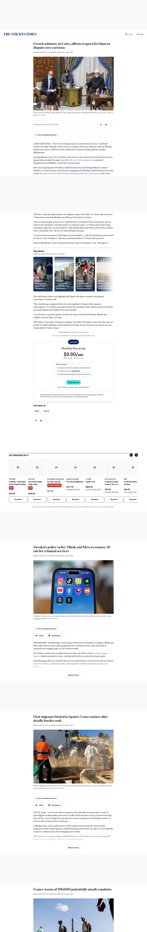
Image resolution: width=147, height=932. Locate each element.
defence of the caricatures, (81, 159)
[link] (19, 34)
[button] (129, 34)
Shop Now (18, 499)
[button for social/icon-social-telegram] (100, 125)
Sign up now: (37, 52)
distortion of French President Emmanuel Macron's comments (71, 173)
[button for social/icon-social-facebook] (106, 125)
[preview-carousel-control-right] (110, 274)
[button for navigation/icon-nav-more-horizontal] (111, 125)
